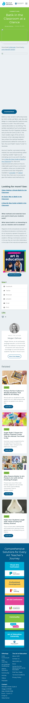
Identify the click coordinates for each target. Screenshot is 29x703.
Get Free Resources (14, 274)
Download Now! (9, 111)
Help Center (6, 698)
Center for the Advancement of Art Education (18, 668)
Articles (4, 675)
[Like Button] (3, 317)
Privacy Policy (16, 677)
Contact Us (15, 658)
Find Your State (17, 672)
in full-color (12, 47)
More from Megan (14, 356)
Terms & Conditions (18, 675)
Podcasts (4, 680)
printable (12, 173)
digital (20, 173)
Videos (4, 678)
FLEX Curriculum (5, 657)
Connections (14, 11)
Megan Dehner (9, 26)
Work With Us (16, 661)
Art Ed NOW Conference (6, 665)
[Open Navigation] (26, 3)
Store (14, 664)
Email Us (4, 695)
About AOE (16, 656)
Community (5, 673)
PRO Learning (4, 661)
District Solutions (5, 669)
